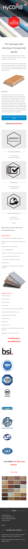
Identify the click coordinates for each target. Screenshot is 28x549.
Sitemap (3, 525)
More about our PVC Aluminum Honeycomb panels (14, 118)
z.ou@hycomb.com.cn (10, 517)
